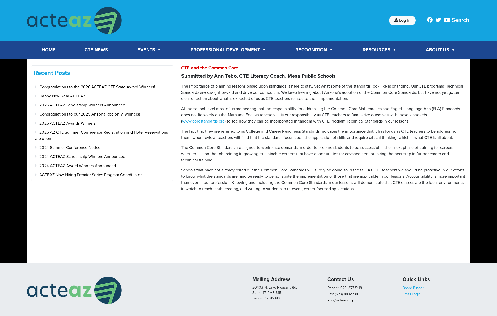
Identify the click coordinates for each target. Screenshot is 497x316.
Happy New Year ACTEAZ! (62, 96)
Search (460, 20)
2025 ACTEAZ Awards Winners (67, 123)
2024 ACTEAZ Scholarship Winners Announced (82, 156)
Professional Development (225, 50)
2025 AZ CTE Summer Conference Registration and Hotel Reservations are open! (101, 135)
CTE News (96, 50)
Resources (376, 50)
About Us (437, 50)
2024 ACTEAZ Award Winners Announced (77, 165)
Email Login (412, 294)
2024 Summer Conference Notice (69, 147)
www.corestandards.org (203, 121)
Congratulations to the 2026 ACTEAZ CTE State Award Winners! (97, 87)
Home (48, 50)
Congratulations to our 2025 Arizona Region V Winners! (89, 114)
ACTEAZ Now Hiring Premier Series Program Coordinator (90, 174)
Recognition (311, 50)
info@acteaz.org (340, 300)
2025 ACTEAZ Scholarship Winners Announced (82, 105)
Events (146, 50)
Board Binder (413, 288)
